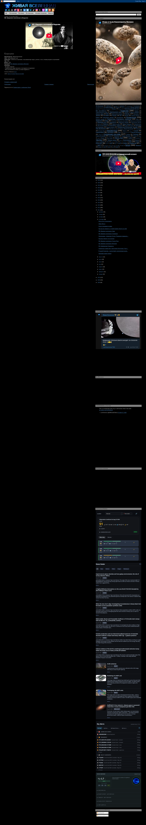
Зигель (98, 115)
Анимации (122, 105)
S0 (105, 785)
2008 (99, 282)
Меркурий (113, 120)
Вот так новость (101, 110)
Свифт (119, 132)
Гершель (136, 110)
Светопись (110, 132)
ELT (120, 141)
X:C (109, 785)
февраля (101, 271)
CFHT (107, 141)
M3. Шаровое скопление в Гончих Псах (109, 241)
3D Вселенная (99, 106)
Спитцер (135, 134)
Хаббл (130, 138)
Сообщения (101, 812)
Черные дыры (111, 140)
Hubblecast (133, 143)
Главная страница (48, 84)
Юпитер (137, 140)
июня (100, 261)
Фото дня (119, 138)
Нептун (99, 124)
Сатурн (136, 130)
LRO (111, 145)
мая (100, 264)
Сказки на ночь (126, 132)
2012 (99, 207)
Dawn (112, 141)
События (100, 134)
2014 (99, 202)
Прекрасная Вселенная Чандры (127, 127)
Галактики (124, 111)
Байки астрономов (125, 107)
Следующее (7, 84)
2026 (99, 180)
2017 (99, 195)
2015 (99, 200)
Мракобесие (113, 122)
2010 (99, 277)
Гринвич (126, 112)
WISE (117, 146)
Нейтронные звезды (136, 122)
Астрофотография (108, 107)
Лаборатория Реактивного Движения (119, 119)
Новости (105, 124)
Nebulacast (138, 145)
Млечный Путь (102, 122)
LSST (115, 145)
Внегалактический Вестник (132, 108)
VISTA (109, 146)
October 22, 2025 (122, 412)
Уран (140, 135)
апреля (101, 266)
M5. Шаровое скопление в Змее (107, 231)
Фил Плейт (109, 138)
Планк (126, 125)
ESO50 (137, 141)
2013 (99, 205)
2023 (99, 187)
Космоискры (120, 117)
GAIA (111, 143)
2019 (99, 190)
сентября (101, 219)
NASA (127, 145)
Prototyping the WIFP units (115, 690)
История (13, 73)
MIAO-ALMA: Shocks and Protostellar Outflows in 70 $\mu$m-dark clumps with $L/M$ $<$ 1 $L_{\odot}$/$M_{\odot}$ (117, 619)
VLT (113, 146)
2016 (99, 197)
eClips (116, 141)
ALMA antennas (111, 664)
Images (119, 569)
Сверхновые (100, 132)
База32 (118, 107)
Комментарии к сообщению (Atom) (22, 87)
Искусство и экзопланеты (105, 221)
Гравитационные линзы (116, 112)
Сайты (130, 130)
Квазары (114, 115)
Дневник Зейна (100, 114)
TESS (104, 146)
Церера (138, 138)
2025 (99, 182)
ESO (130, 141)
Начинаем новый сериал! (105, 253)
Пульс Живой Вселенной (126, 128)
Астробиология (99, 107)
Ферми (102, 138)
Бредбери (98, 108)
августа (101, 257)
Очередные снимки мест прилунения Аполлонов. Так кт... (113, 248)
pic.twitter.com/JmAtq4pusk (106, 410)
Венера (114, 108)
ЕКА (107, 114)
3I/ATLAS (108, 106)
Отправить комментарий (10, 82)
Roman (99, 146)
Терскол (135, 135)
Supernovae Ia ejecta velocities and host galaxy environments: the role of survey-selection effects (117, 574)
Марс (106, 120)
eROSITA (125, 141)
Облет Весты (102, 223)
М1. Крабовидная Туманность (106, 246)
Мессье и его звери (19, 73)
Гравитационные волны (101, 112)
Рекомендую (112, 130)
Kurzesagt (106, 145)
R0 (102, 785)
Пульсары (138, 128)
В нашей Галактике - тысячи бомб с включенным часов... (113, 251)
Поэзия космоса (110, 127)
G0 (99, 785)
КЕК (121, 115)
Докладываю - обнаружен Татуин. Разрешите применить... (114, 236)
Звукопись (136, 114)
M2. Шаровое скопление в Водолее (16, 18)
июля (100, 259)
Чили (120, 140)
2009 (99, 280)
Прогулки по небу (113, 128)
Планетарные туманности (115, 125)
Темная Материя (126, 136)
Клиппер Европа (135, 115)
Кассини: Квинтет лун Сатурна (106, 238)
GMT (116, 143)
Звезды (9, 73)
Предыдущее (90, 84)
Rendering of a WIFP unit (114, 675)
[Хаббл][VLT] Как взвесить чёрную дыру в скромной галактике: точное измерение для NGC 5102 (123, 706)
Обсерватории (137, 124)
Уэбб (98, 138)
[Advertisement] (49, 101)
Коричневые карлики (108, 117)
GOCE (119, 143)
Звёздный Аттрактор (117, 114)
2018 (99, 192)
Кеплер (126, 115)
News (101, 569)
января (101, 274)
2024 (99, 185)
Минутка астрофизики (136, 120)
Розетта (125, 130)
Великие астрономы (106, 108)
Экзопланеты (127, 140)
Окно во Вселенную (102, 125)
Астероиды (136, 105)
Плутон (132, 125)
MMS (118, 145)
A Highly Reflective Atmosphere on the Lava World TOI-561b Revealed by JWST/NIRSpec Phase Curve (117, 589)
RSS (140, 564)
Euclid (107, 143)
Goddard (125, 143)
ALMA (97, 141)
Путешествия (101, 130)
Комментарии (101, 815)
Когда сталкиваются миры (105, 226)
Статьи (110, 135)
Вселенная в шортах (114, 110)
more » (97, 585)
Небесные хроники (123, 122)
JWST (99, 145)
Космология (131, 117)
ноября (101, 214)
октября (101, 217)
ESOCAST (99, 143)
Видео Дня (121, 108)
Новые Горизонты (127, 124)
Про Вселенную (101, 128)
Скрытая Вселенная (136, 132)
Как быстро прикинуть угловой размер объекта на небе (113, 228)
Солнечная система (112, 134)
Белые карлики (135, 107)
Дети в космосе (135, 112)
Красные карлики (100, 119)
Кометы (98, 117)
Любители (99, 120)
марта (100, 269)
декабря (101, 212)
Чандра (99, 140)
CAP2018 (102, 141)
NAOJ (122, 145)
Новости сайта (116, 124)
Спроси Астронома (101, 136)
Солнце (128, 134)
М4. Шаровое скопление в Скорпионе (108, 233)
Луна (137, 119)
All (97, 569)
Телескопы (116, 136)
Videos (113, 569)
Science (107, 569)
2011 (99, 210)
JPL (140, 143)
